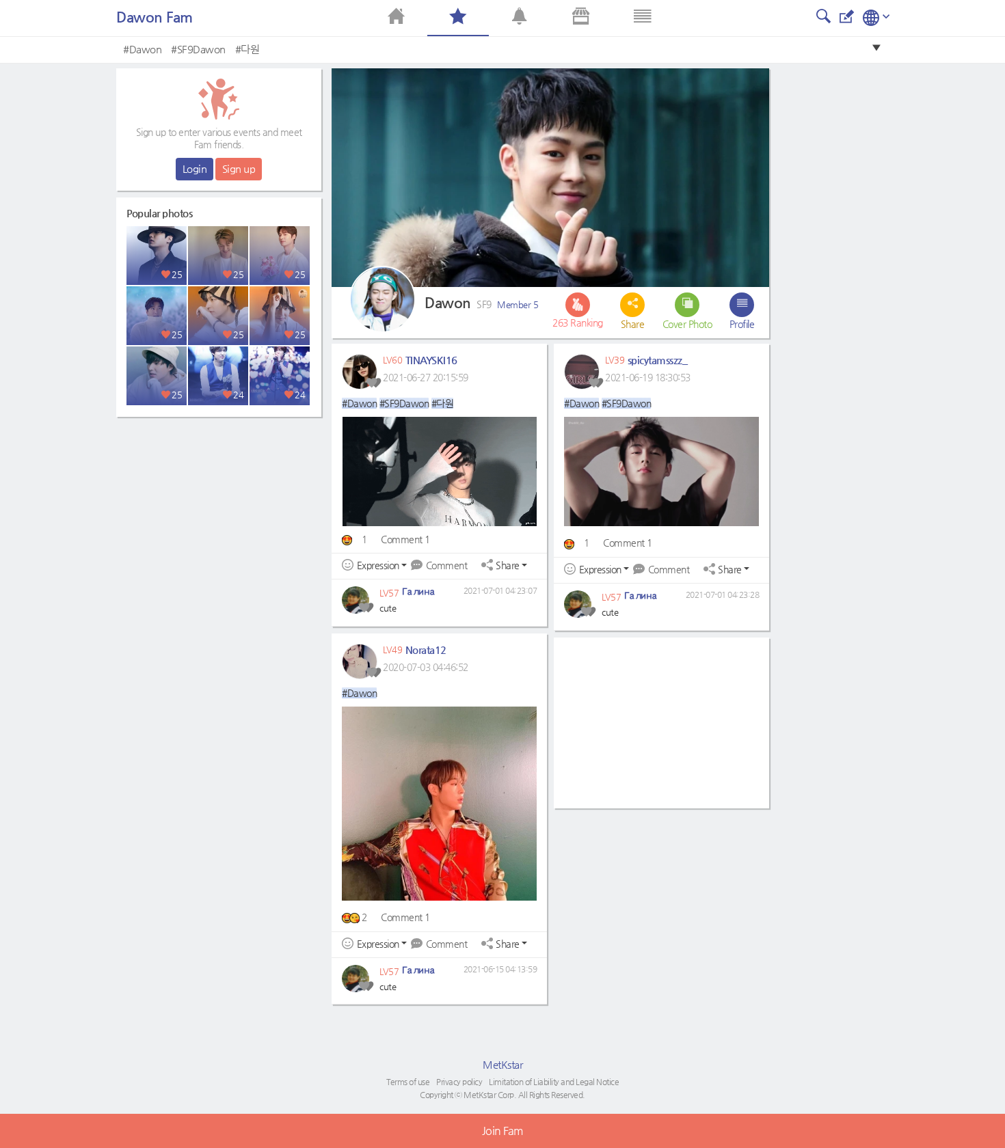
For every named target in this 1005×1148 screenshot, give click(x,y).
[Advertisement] (218, 509)
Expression (378, 565)
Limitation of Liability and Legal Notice (554, 1081)
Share (508, 565)
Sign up (239, 168)
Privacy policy (459, 1081)
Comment (446, 565)
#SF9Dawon (198, 49)
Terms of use (407, 1081)
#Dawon (142, 49)
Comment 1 (405, 539)
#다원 (247, 49)
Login (195, 168)
